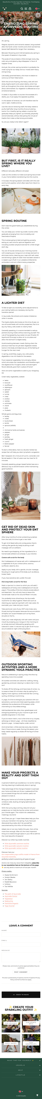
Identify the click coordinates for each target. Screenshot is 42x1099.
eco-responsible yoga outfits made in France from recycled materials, (21, 856)
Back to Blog (22, 994)
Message (6, 950)
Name (4, 930)
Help (20, 1070)
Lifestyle (20, 1075)
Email (4, 940)
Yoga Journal (9, 906)
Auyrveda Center (11, 896)
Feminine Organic (11, 903)
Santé (17, 19)
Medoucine (9, 901)
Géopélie (20, 1065)
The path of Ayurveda (13, 894)
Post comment (21, 972)
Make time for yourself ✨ (20, 1060)
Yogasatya (9, 899)
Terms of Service (22, 979)
